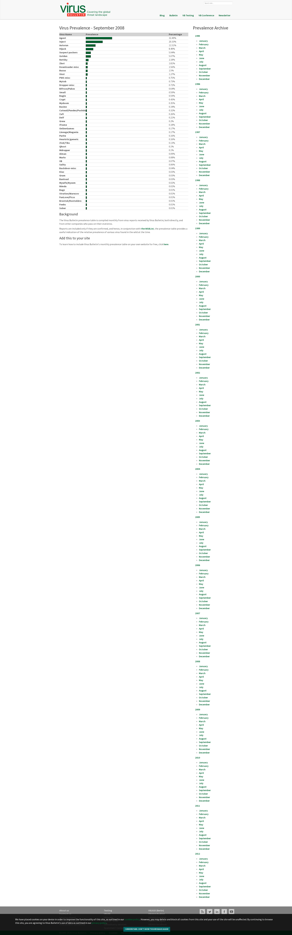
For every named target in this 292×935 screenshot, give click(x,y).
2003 (197, 420)
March (202, 47)
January (203, 40)
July (201, 61)
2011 (197, 805)
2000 (197, 276)
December (204, 78)
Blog (162, 15)
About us (64, 910)
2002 (197, 372)
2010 (197, 757)
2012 (197, 853)
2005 (197, 516)
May (201, 54)
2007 (197, 613)
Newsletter (224, 15)
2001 (197, 324)
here (166, 244)
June (201, 58)
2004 (197, 468)
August (203, 65)
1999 (197, 228)
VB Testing (188, 15)
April (201, 51)
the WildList (147, 228)
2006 (197, 565)
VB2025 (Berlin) (156, 910)
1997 (197, 132)
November (204, 75)
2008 (197, 661)
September (205, 68)
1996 (197, 83)
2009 (197, 709)
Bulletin (173, 15)
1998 (197, 180)
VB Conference (206, 15)
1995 (197, 35)
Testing (108, 910)
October (203, 71)
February (204, 44)
